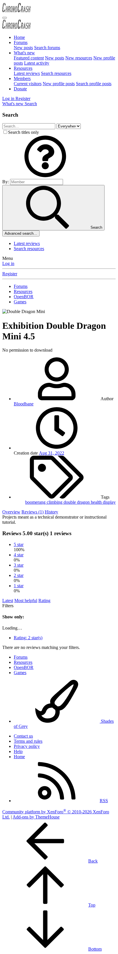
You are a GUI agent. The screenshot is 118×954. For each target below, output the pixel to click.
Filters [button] (7, 605)
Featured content (29, 57)
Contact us (23, 736)
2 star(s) (28, 637)
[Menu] (4, 18)
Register (9, 273)
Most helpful (25, 600)
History (51, 511)
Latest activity (36, 63)
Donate (20, 88)
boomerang (36, 502)
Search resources (56, 73)
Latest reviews (27, 73)
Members (22, 78)
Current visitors (28, 83)
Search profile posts (93, 83)
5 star (18, 544)
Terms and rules (28, 741)
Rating (44, 600)
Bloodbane (24, 403)
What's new (24, 52)
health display (103, 502)
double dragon (77, 502)
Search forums (47, 47)
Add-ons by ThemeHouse (36, 816)
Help (18, 751)
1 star (18, 585)
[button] (45, 176)
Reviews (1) (32, 511)
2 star (18, 575)
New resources (78, 57)
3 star (18, 565)
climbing (55, 502)
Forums (20, 42)
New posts (23, 47)
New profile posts (59, 83)
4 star (18, 554)
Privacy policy (27, 746)
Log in (8, 263)
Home (19, 37)
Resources (23, 68)
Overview (11, 511)
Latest (7, 600)
